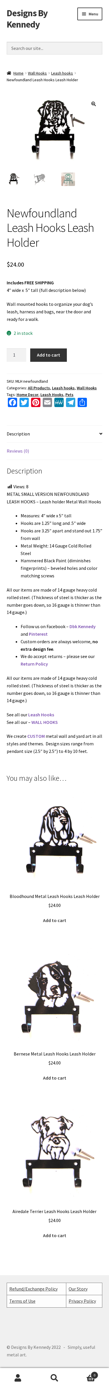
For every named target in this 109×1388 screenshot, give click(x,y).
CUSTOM (36, 736)
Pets (69, 394)
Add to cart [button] (54, 920)
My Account (18, 1378)
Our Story (78, 1289)
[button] (93, 104)
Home (18, 73)
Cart (84, 1373)
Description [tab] (18, 434)
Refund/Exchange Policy (33, 1289)
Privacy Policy (82, 1301)
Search (54, 1378)
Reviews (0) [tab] (18, 451)
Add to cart (48, 355)
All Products (39, 388)
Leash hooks (62, 73)
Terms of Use (22, 1301)
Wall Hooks (37, 73)
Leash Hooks (51, 394)
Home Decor (27, 394)
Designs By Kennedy (27, 18)
